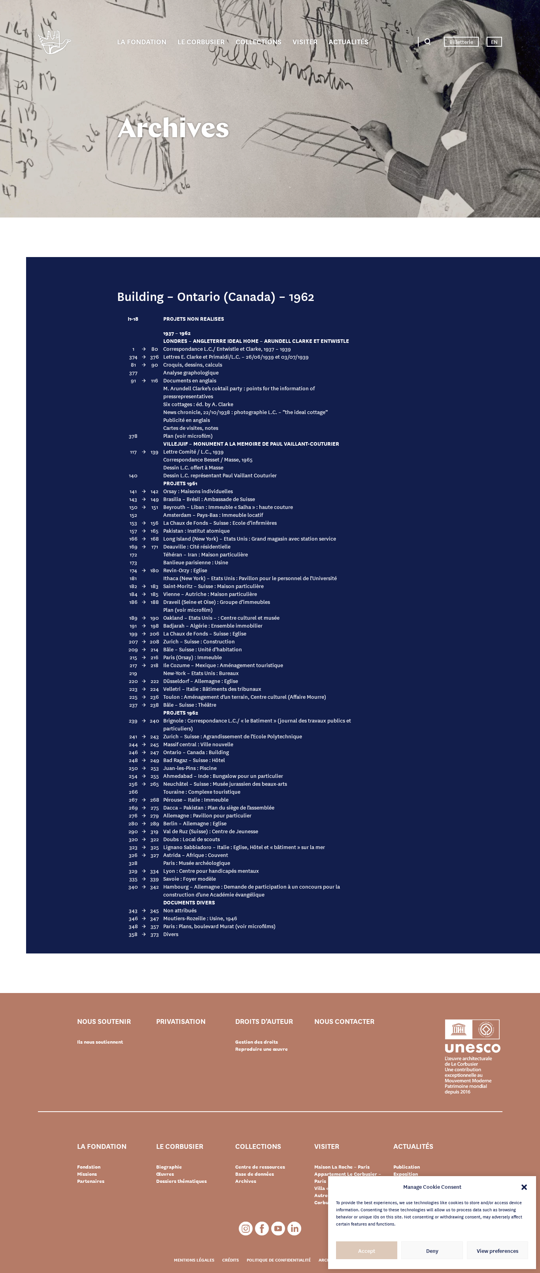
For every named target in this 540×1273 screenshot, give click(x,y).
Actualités (348, 41)
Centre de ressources (260, 1166)
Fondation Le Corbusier (54, 43)
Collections (258, 41)
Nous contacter (344, 1021)
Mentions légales (194, 1259)
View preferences (497, 1250)
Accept (366, 1250)
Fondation (88, 1166)
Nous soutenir (104, 1021)
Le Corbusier (201, 41)
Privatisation (181, 1021)
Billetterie (461, 41)
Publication (406, 1166)
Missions (87, 1173)
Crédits (230, 1259)
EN (494, 41)
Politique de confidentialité (279, 1259)
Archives (245, 1180)
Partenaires (90, 1180)
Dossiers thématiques (181, 1180)
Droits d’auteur (264, 1021)
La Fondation (141, 41)
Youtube (278, 1228)
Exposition (405, 1173)
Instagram (246, 1228)
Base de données (254, 1173)
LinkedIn (294, 1228)
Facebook (262, 1228)
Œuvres (165, 1173)
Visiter (305, 41)
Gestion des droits (256, 1041)
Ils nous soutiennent (100, 1041)
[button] (524, 1186)
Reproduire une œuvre (261, 1048)
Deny (432, 1250)
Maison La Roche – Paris (342, 1166)
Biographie (169, 1166)
